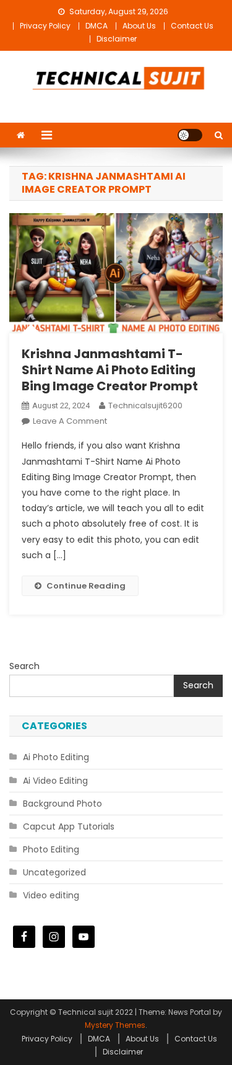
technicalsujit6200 (145, 405)
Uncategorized (54, 872)
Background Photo (62, 803)
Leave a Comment (70, 421)
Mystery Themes (115, 1025)
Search (24, 666)
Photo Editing (51, 849)
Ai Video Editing (55, 780)
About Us (139, 25)
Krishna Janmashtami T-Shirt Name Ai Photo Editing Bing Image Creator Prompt (110, 370)
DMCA (96, 25)
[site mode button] (190, 135)
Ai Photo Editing (56, 757)
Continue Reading (86, 586)
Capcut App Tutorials (68, 826)
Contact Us (192, 25)
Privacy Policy (45, 25)
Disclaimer (117, 38)
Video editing (51, 895)
